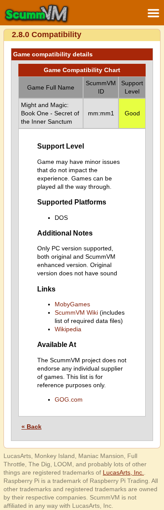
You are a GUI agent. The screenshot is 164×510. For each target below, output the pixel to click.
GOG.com (69, 399)
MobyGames (72, 304)
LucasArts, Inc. (123, 472)
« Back (31, 426)
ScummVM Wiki (76, 312)
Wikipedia (68, 329)
